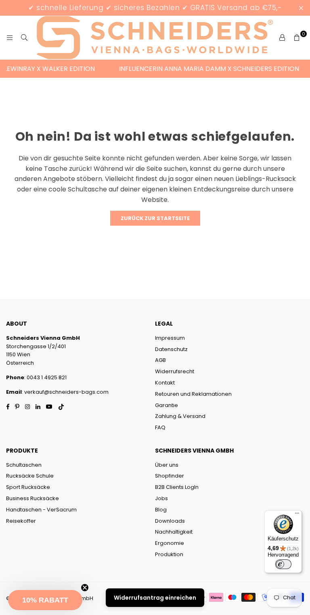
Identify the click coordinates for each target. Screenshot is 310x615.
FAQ (160, 427)
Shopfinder (169, 476)
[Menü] (297, 515)
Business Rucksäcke (32, 498)
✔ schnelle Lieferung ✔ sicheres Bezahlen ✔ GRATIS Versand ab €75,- (155, 7)
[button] (45, 600)
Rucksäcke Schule (30, 476)
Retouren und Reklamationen (193, 394)
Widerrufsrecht (174, 371)
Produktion (169, 554)
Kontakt (165, 382)
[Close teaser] (85, 588)
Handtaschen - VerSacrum (41, 509)
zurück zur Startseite (155, 218)
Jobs (161, 498)
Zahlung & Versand (180, 416)
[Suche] (24, 38)
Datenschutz (171, 349)
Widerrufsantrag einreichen (155, 598)
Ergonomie (169, 543)
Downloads (170, 521)
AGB (160, 360)
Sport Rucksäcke (28, 487)
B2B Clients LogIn (177, 487)
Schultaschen (24, 465)
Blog (161, 509)
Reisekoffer (21, 521)
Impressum (170, 338)
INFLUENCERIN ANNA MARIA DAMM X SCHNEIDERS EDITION (205, 68)
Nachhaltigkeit (174, 532)
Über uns (166, 465)
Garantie (166, 405)
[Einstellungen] (282, 38)
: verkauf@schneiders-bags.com (65, 392)
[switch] (283, 564)
